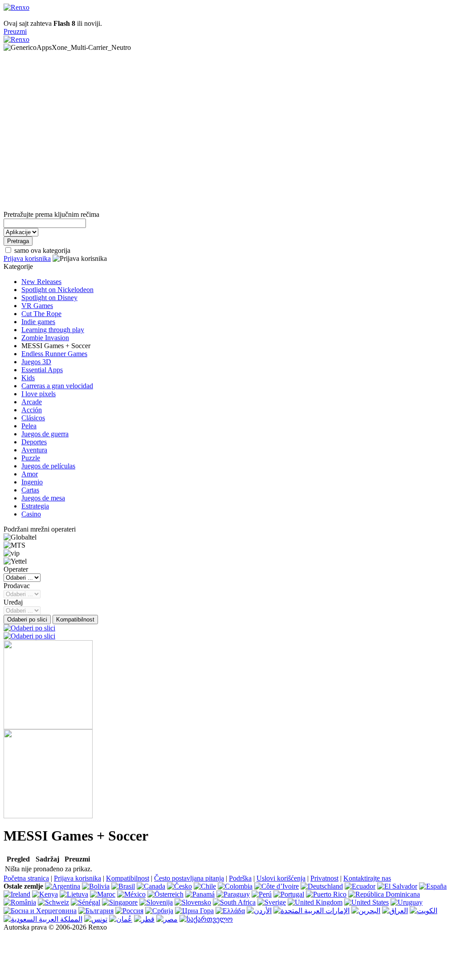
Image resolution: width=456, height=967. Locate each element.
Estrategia (35, 506)
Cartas (30, 490)
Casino (31, 514)
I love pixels (38, 394)
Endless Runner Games (54, 354)
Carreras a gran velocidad (57, 386)
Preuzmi (15, 31)
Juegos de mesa (43, 498)
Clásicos (33, 418)
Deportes (34, 442)
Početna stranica (26, 878)
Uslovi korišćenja (280, 878)
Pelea (29, 426)
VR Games (37, 305)
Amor (29, 474)
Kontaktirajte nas (367, 878)
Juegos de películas (48, 466)
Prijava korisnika (27, 258)
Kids (28, 378)
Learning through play (52, 329)
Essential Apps (42, 370)
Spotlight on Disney (49, 297)
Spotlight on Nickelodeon (57, 289)
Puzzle (30, 458)
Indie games (38, 321)
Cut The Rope (41, 313)
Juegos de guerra (45, 434)
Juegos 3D (36, 362)
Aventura (34, 450)
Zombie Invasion (45, 337)
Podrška (240, 878)
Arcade (31, 402)
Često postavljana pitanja (189, 878)
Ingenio (32, 482)
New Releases (41, 281)
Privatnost (324, 878)
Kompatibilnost (127, 878)
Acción (31, 410)
